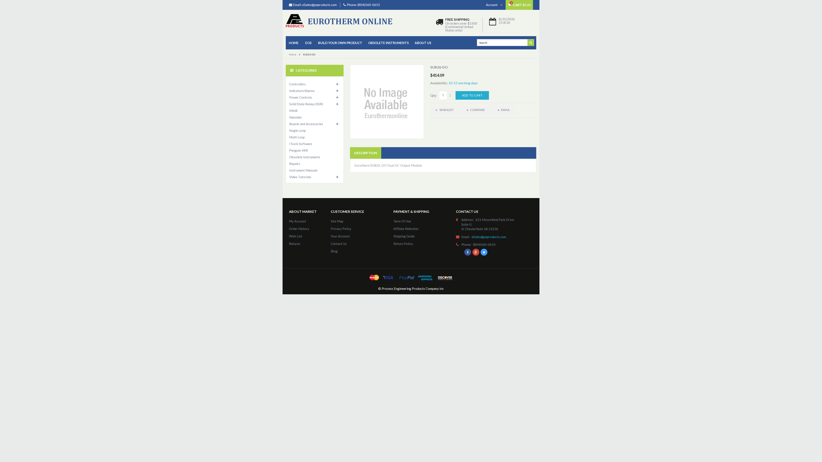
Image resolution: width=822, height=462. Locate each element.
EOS (308, 43)
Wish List (295, 236)
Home (294, 43)
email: (465, 237)
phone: (466, 244)
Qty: (433, 95)
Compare (477, 110)
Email (505, 110)
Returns (294, 244)
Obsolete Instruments (388, 43)
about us (423, 43)
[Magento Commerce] (339, 20)
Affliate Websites (405, 229)
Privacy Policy (341, 229)
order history (299, 229)
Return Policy (403, 244)
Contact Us (339, 244)
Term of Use (402, 221)
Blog (334, 251)
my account (297, 221)
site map (337, 221)
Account (492, 5)
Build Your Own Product (340, 43)
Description (365, 153)
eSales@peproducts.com (319, 5)
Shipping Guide (404, 236)
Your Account (340, 236)
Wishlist (446, 110)
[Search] (530, 42)
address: (467, 220)
